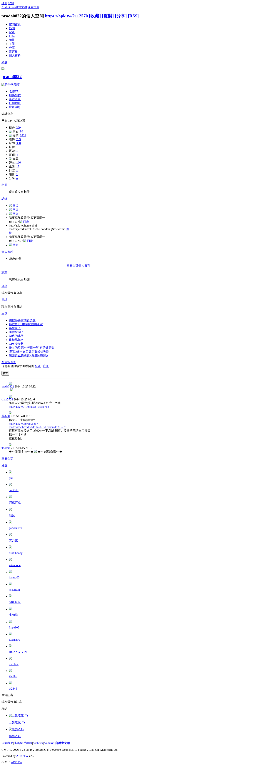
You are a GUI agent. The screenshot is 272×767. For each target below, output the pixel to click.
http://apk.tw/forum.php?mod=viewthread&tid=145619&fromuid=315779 (37, 425)
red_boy (14, 664)
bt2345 (13, 688)
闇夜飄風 (15, 602)
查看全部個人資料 (78, 265)
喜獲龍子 (15, 328)
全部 (13, 362)
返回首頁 (33, 7)
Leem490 (14, 639)
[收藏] (95, 16)
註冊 (4, 3)
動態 (12, 28)
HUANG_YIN (18, 651)
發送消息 (15, 107)
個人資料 (15, 55)
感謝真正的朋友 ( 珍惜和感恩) (28, 355)
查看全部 (7, 458)
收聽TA (14, 91)
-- (17, 150)
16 (17, 147)
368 (18, 143)
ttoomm (5, 448)
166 (18, 162)
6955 (23, 135)
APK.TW (22, 756)
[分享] (121, 16)
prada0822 (11, 76)
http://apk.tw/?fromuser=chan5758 (29, 406)
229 (18, 127)
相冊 (12, 39)
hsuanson (14, 589)
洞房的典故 (16, 335)
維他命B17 (16, 332)
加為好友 (15, 95)
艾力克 (13, 540)
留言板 (13, 51)
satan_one (15, 565)
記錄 (12, 32)
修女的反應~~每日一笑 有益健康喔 (31, 347)
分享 (12, 47)
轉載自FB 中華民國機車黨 (26, 324)
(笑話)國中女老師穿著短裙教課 (29, 351)
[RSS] (133, 16)
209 (18, 139)
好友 (4, 465)
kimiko (13, 676)
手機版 (27, 743)
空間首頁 (15, 24)
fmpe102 (14, 627)
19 (17, 166)
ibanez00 (14, 577)
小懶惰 (13, 614)
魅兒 (12, 515)
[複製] (108, 16)
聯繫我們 (7, 743)
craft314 (14, 490)
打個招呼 (15, 103)
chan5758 (7, 399)
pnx (11, 478)
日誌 (12, 36)
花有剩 (5, 416)
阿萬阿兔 (15, 502)
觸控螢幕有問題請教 (22, 320)
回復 (16, 205)
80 (21, 131)
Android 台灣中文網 (14, 7)
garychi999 (15, 528)
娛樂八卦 (15, 736)
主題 (12, 43)
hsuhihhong (16, 553)
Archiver (38, 743)
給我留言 (15, 99)
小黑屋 (18, 743)
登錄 (11, 3)
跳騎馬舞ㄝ (16, 339)
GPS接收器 (16, 343)
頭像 (4, 62)
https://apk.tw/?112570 (66, 16)
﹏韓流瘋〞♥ (17, 722)
